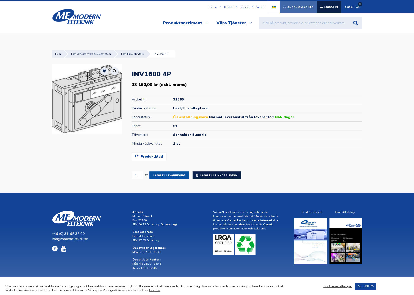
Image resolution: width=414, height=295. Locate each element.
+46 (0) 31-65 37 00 (68, 233)
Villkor (260, 7)
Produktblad (151, 156)
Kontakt (229, 7)
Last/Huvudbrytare (132, 54)
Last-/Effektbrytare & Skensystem (91, 54)
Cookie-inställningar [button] (337, 286)
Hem (58, 54)
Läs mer (154, 290)
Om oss (212, 7)
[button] (115, 71)
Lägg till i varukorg (169, 175)
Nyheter (244, 7)
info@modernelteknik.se (70, 239)
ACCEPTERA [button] (366, 286)
